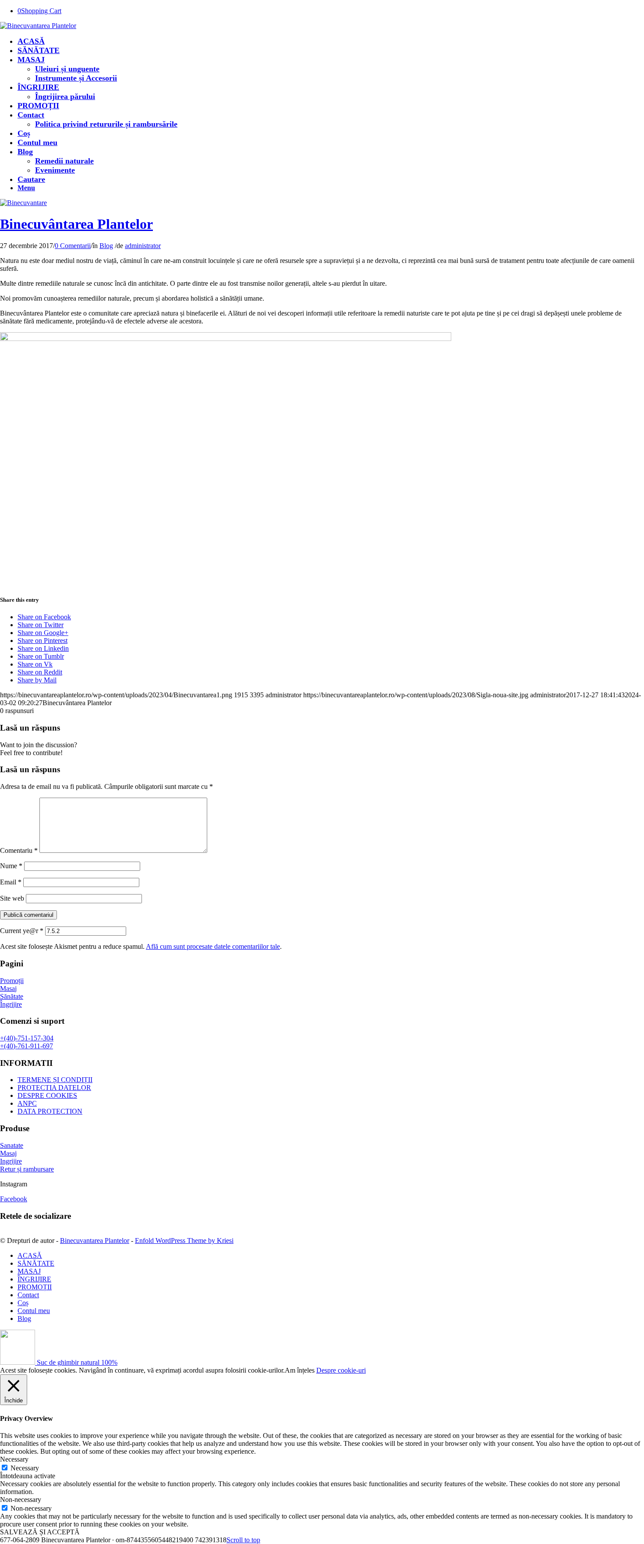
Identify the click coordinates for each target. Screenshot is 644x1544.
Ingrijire (11, 1161)
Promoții (12, 980)
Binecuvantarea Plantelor (94, 1240)
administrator (143, 245)
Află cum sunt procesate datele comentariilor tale (213, 946)
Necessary (25, 1468)
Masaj (8, 988)
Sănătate (11, 996)
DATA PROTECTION (50, 1111)
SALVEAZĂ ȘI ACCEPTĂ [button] (40, 1532)
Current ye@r (21, 930)
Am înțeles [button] (300, 1370)
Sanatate (11, 1145)
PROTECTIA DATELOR (54, 1087)
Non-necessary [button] (20, 1499)
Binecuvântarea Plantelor (76, 224)
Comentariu (19, 850)
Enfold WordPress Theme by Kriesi (184, 1240)
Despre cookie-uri (341, 1370)
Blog (106, 245)
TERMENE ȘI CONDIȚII (55, 1079)
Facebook (13, 1199)
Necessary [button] (14, 1459)
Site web (12, 898)
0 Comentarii (73, 245)
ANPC (27, 1103)
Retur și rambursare (27, 1169)
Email (10, 882)
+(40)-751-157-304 (26, 1038)
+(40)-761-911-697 (26, 1046)
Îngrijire (11, 1004)
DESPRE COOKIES (47, 1095)
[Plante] (23, 202)
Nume (11, 866)
